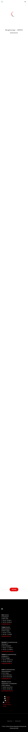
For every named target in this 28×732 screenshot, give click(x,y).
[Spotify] (7, 701)
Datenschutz (18, 721)
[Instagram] (7, 697)
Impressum (9, 721)
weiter (14, 589)
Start (14, 3)
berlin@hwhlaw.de (6, 678)
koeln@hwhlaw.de (6, 624)
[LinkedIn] (7, 699)
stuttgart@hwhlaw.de (7, 663)
